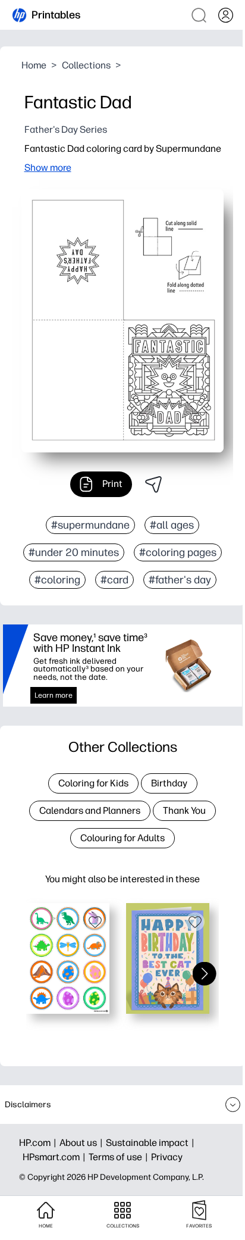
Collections (86, 65)
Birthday (169, 783)
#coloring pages (177, 552)
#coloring (57, 579)
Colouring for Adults (122, 838)
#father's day (180, 579)
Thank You (184, 810)
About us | (82, 1142)
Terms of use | (120, 1157)
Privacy (167, 1157)
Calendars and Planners (89, 810)
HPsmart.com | (56, 1157)
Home (33, 65)
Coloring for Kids (93, 783)
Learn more (53, 695)
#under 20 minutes (74, 552)
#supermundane (90, 525)
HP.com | (39, 1142)
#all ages (172, 525)
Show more (47, 167)
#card (114, 579)
